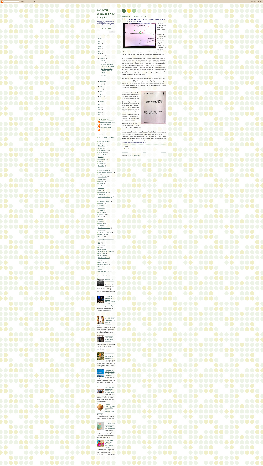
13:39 (145, 142)
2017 (99, 38)
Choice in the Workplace (104, 154)
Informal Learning (102, 176)
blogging (100, 148)
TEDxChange (101, 253)
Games (100, 168)
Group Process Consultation (105, 172)
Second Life (101, 223)
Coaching (100, 157)
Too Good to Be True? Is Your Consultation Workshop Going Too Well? (109, 444)
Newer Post (125, 152)
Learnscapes (101, 194)
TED (99, 243)
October (102, 79)
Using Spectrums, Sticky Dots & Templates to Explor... (107, 70)
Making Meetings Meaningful (105, 197)
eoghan (102, 129)
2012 (99, 51)
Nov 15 (103, 62)
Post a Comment (128, 148)
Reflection (100, 216)
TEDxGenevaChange (103, 258)
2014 (99, 46)
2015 (99, 43)
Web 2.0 (100, 269)
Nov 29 (103, 60)
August (101, 84)
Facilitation (100, 163)
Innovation (100, 181)
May (101, 91)
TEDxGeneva (101, 255)
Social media (101, 225)
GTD (99, 174)
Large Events (101, 185)
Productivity (101, 212)
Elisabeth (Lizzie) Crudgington (107, 122)
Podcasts (100, 210)
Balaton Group (101, 145)
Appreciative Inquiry (103, 141)
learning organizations (103, 192)
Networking (101, 203)
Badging (100, 143)
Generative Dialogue (103, 170)
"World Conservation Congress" (106, 137)
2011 (99, 53)
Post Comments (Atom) (135, 155)
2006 (99, 114)
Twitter (99, 266)
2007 (99, 112)
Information (101, 179)
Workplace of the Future (104, 271)
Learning (100, 190)
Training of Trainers (103, 264)
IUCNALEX (101, 183)
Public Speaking (102, 214)
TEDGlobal (101, 245)
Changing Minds (102, 152)
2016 (99, 41)
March (101, 96)
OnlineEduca (101, 205)
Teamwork (100, 236)
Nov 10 (103, 75)
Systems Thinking (102, 234)
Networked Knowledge (103, 201)
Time (99, 260)
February (102, 99)
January (102, 101)
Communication (102, 159)
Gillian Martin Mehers (105, 124)
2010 (99, 104)
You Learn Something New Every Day (106, 13)
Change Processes (103, 150)
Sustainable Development (104, 232)
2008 (99, 109)
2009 (99, 107)
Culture (100, 161)
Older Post (163, 152)
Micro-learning (101, 199)
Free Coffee (101, 165)
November (102, 58)
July (101, 86)
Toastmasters (101, 262)
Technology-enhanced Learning (106, 239)
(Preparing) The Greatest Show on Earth (109, 281)
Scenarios (100, 221)
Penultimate (101, 208)
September (102, 81)
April (101, 94)
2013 (99, 48)
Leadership (101, 188)
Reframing (100, 219)
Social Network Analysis (104, 228)
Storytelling (101, 230)
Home (144, 152)
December (102, 55)
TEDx (99, 247)
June (101, 89)
